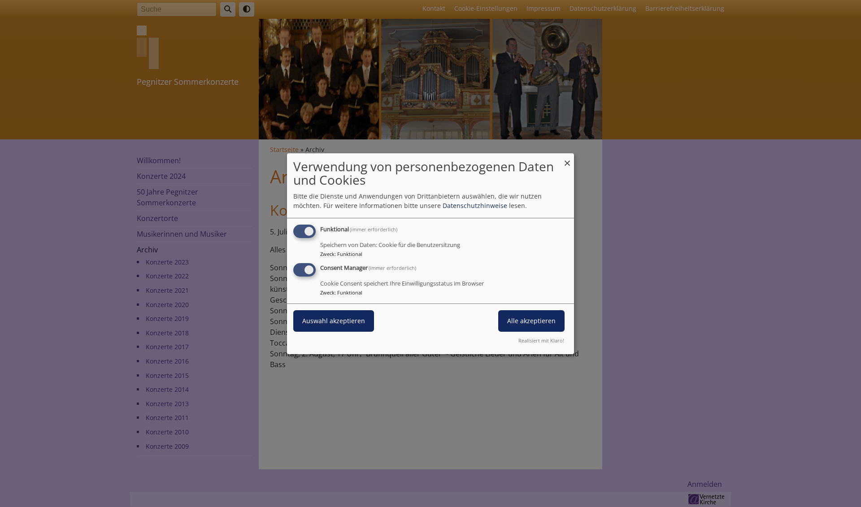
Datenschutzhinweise (475, 205)
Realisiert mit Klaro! (541, 340)
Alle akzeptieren (531, 320)
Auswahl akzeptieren (333, 320)
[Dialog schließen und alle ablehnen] (567, 158)
